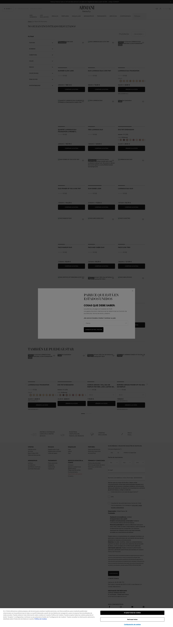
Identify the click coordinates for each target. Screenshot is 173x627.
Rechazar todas (132, 619)
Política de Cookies (40, 619)
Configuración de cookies (132, 624)
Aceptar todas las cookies (132, 613)
